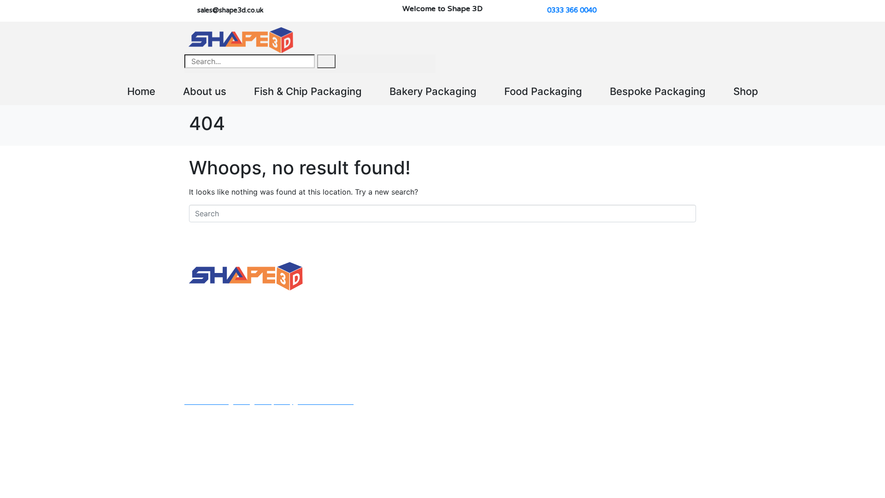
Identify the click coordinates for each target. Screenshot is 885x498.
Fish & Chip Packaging (308, 91)
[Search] (326, 61)
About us (204, 91)
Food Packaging (543, 91)
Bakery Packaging (433, 91)
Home (141, 91)
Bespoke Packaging (658, 91)
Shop (745, 91)
